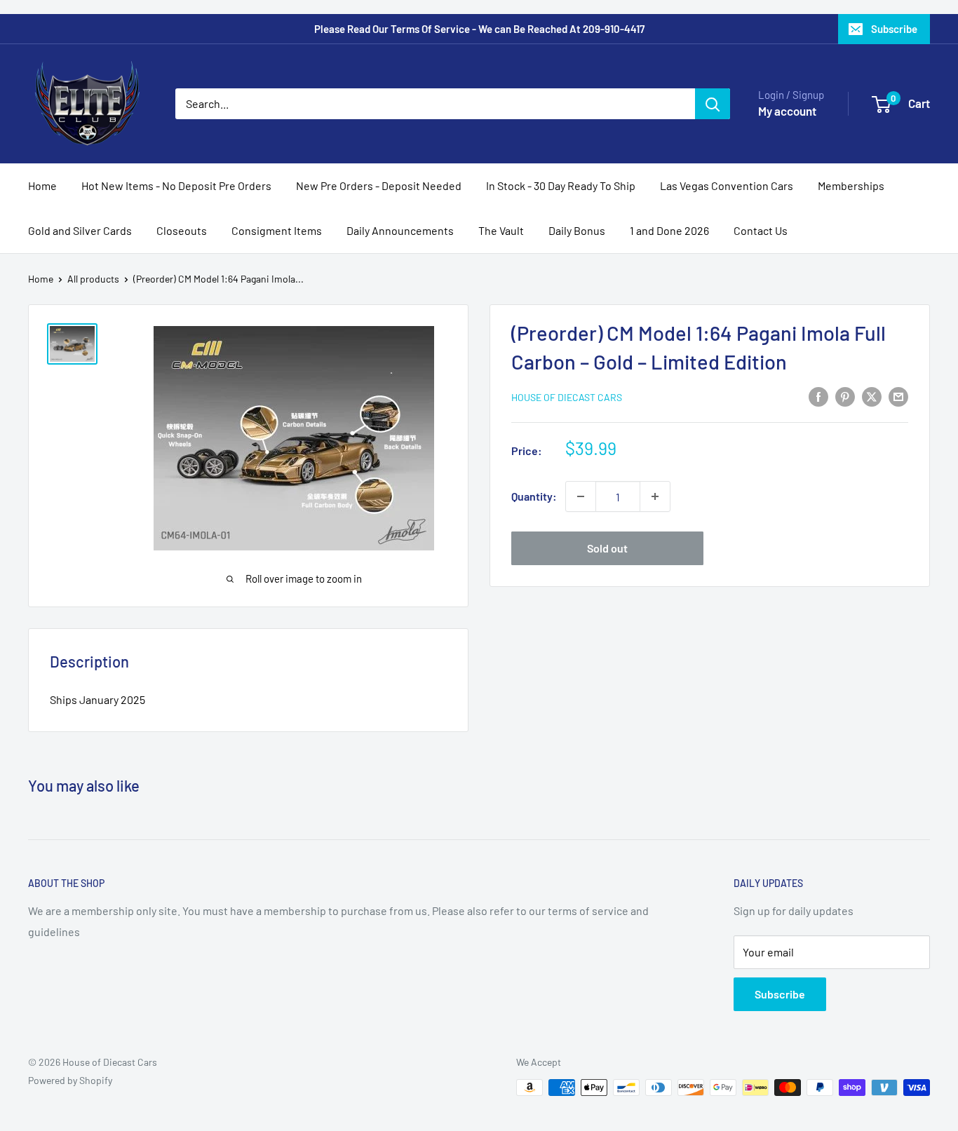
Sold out (607, 548)
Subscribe (894, 28)
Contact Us (761, 230)
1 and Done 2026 (669, 230)
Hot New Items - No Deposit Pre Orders (176, 185)
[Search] (712, 103)
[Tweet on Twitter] (872, 396)
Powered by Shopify (70, 1080)
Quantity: (534, 496)
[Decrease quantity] (580, 496)
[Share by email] (898, 396)
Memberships (851, 185)
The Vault (501, 230)
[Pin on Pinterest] (845, 396)
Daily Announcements (400, 230)
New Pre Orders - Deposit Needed (378, 185)
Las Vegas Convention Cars (726, 185)
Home (42, 185)
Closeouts (181, 230)
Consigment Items (276, 230)
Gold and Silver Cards (80, 230)
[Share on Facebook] (818, 396)
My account (787, 111)
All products (93, 279)
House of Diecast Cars (566, 397)
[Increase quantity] (655, 496)
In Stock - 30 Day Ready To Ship (560, 185)
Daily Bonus (576, 230)
